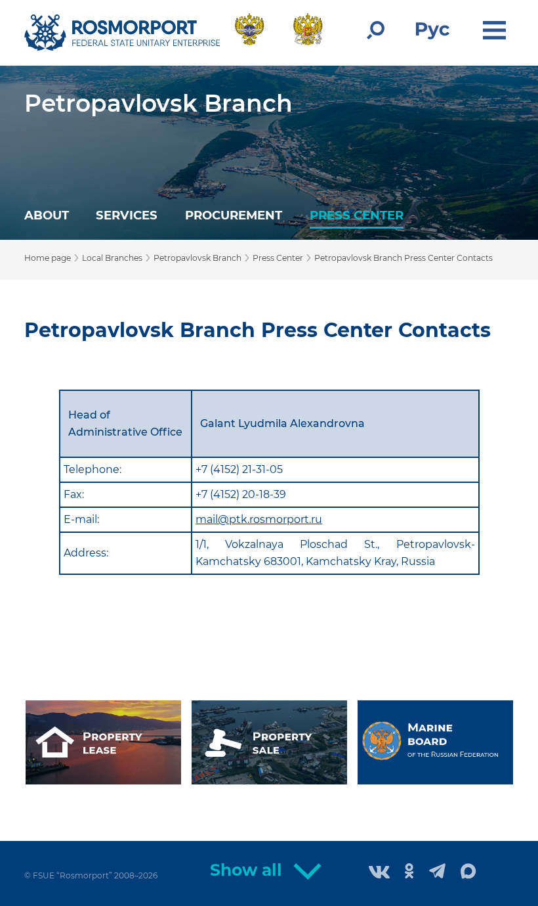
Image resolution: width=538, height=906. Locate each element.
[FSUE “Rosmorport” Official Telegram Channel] (437, 872)
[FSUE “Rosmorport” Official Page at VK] (379, 873)
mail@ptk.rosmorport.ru (259, 519)
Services (126, 215)
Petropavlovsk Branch (158, 103)
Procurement (233, 215)
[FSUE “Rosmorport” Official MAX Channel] (468, 871)
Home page (47, 258)
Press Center (357, 215)
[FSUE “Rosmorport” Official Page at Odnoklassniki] (409, 872)
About (46, 215)
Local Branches (112, 258)
